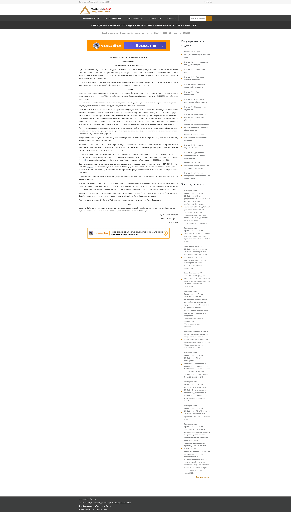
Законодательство (135, 18)
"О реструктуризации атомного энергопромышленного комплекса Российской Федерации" (197, 280)
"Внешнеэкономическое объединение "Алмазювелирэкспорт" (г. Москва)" (196, 309)
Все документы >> (204, 477)
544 (91, 167)
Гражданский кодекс (90, 18)
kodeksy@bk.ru (105, 506)
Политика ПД (103, 509)
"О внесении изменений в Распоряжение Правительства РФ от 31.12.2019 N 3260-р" (197, 235)
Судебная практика (113, 18)
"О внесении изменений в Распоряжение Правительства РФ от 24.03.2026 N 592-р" (197, 412)
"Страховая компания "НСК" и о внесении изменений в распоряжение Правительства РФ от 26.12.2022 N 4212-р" (197, 364)
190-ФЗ (83, 160)
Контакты (208, 2)
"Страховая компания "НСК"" (196, 391)
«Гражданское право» (122, 502)
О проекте (171, 18)
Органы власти (155, 18)
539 (88, 167)
